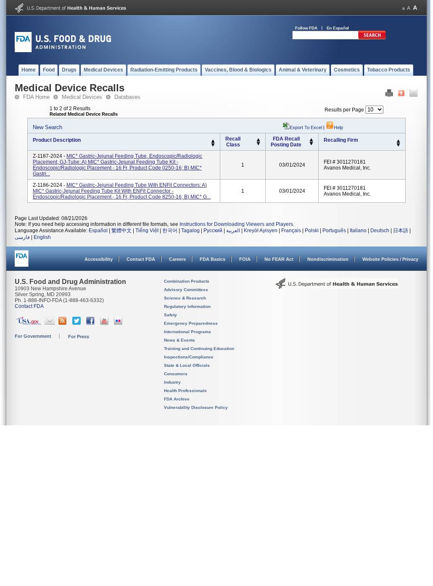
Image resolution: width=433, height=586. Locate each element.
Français (291, 230)
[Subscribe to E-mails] (50, 323)
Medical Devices (82, 97)
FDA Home (36, 97)
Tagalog (190, 230)
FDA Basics (212, 259)
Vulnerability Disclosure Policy (196, 407)
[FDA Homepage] (22, 262)
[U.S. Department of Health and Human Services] (70, 11)
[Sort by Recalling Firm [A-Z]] (398, 141)
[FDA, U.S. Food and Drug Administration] (63, 50)
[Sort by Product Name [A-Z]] (213, 141)
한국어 (169, 230)
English (42, 237)
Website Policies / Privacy (390, 259)
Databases (127, 97)
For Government (33, 336)
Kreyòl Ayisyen (260, 230)
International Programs (187, 331)
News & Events (179, 340)
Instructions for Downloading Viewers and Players (236, 224)
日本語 (400, 230)
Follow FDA (306, 28)
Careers (177, 259)
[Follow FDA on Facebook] (91, 323)
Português (334, 230)
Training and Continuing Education (199, 348)
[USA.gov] (28, 323)
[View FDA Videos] (105, 323)
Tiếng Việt (146, 230)
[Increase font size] (415, 8)
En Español (338, 28)
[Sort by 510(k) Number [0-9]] (258, 140)
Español (98, 230)
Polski (312, 230)
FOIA (245, 259)
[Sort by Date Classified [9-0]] (311, 144)
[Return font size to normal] (408, 8)
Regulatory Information (187, 306)
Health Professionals (185, 390)
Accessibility (98, 259)
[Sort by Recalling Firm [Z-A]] (398, 145)
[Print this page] (389, 95)
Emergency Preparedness (191, 323)
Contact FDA (141, 259)
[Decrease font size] (403, 8)
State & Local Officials (187, 365)
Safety (170, 315)
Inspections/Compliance (189, 357)
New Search (47, 127)
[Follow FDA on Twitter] (77, 323)
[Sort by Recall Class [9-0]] (258, 144)
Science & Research (185, 298)
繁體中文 (121, 230)
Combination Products (186, 281)
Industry (172, 382)
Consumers (175, 373)
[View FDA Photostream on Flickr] (119, 323)
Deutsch (379, 230)
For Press (78, 336)
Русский (212, 230)
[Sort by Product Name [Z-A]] (213, 145)
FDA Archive (177, 399)
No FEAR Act (278, 259)
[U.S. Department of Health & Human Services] (336, 286)
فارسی (22, 237)
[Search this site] (372, 38)
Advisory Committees (186, 289)
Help (338, 127)
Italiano (358, 230)
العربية (233, 230)
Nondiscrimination (328, 259)
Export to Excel (306, 127)
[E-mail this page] (413, 95)
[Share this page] (401, 95)
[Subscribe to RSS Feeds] (63, 323)
